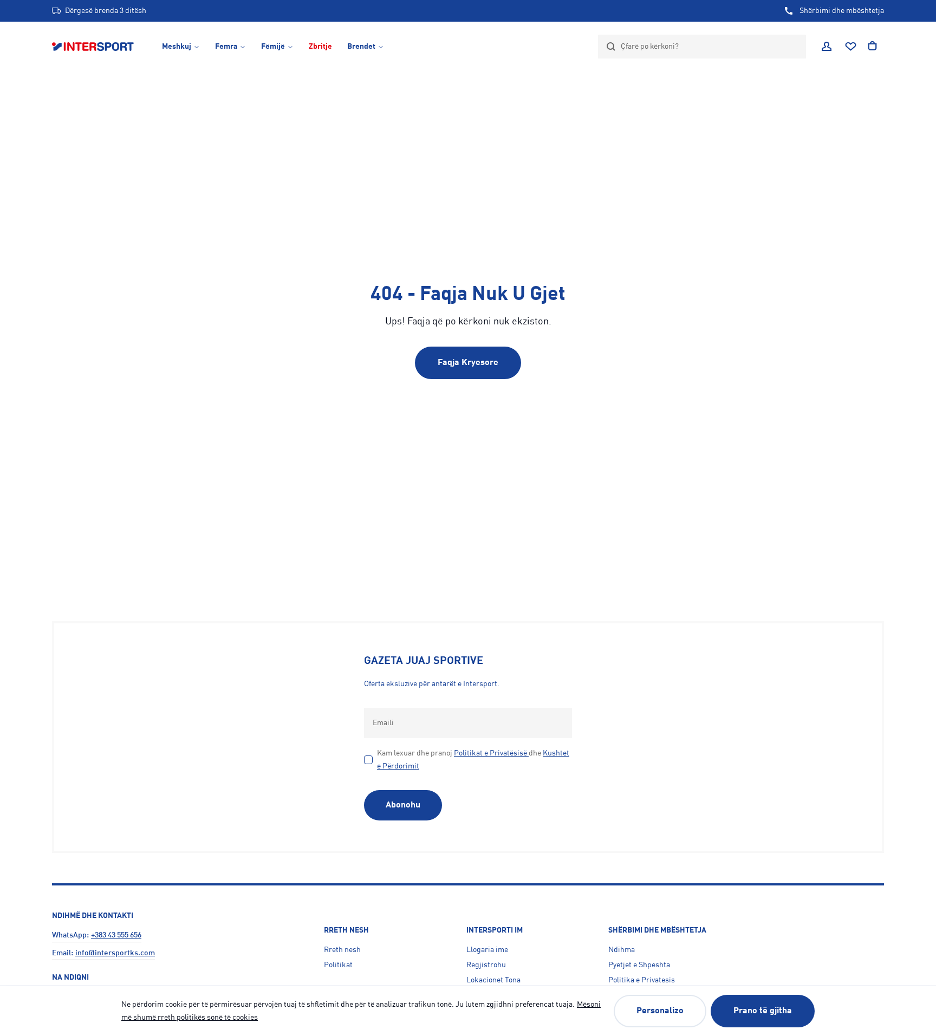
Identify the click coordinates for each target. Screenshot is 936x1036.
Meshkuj (176, 46)
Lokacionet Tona (493, 980)
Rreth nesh (342, 950)
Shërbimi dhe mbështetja (842, 11)
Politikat (338, 965)
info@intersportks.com (115, 953)
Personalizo (660, 1011)
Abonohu (403, 805)
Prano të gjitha (762, 1011)
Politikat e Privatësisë (490, 753)
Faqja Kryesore (468, 363)
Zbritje (320, 46)
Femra (226, 46)
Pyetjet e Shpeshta (639, 965)
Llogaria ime (487, 950)
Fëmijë (273, 46)
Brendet (361, 46)
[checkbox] (368, 759)
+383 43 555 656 (116, 935)
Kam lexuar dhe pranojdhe (473, 760)
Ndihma (621, 950)
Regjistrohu (486, 965)
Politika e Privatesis (641, 980)
